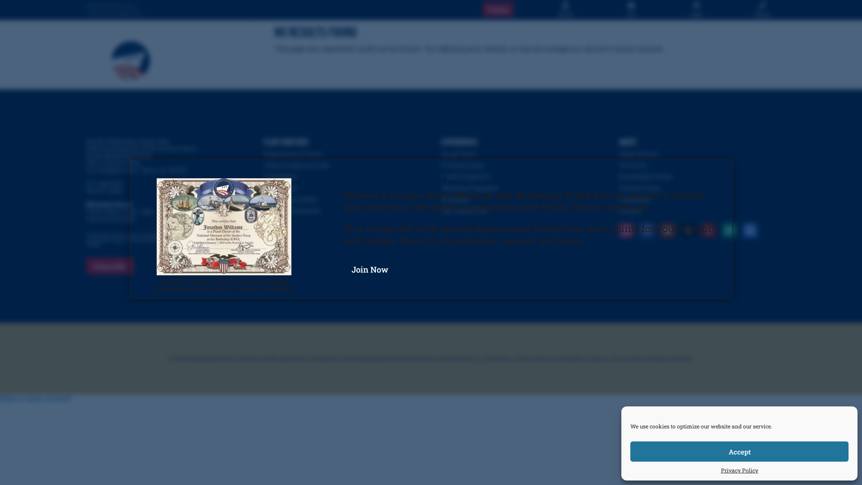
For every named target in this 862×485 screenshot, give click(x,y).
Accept (740, 451)
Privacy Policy (739, 470)
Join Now (370, 269)
